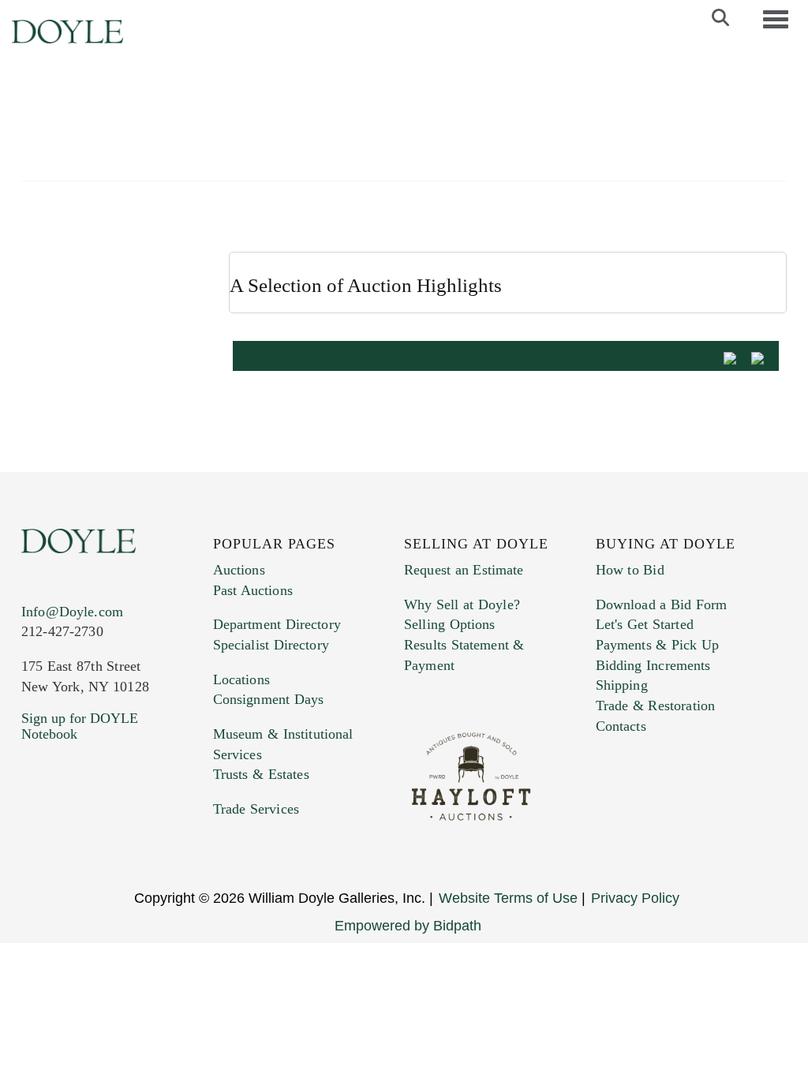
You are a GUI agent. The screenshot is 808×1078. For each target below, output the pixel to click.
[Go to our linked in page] (103, 829)
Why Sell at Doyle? (462, 604)
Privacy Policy (635, 898)
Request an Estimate (464, 570)
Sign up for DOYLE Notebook (79, 726)
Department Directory (277, 624)
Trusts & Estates (261, 774)
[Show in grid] (763, 357)
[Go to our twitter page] (70, 829)
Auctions (239, 570)
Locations (241, 679)
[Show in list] (735, 357)
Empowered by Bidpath (408, 926)
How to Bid (630, 570)
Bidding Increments (653, 665)
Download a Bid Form (662, 604)
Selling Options (450, 624)
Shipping (622, 685)
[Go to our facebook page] (36, 829)
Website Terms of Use (508, 898)
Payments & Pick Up (658, 645)
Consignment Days (268, 699)
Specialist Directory (271, 645)
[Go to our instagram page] (137, 829)
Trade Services (256, 809)
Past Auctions (253, 590)
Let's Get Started (645, 624)
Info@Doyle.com (72, 611)
